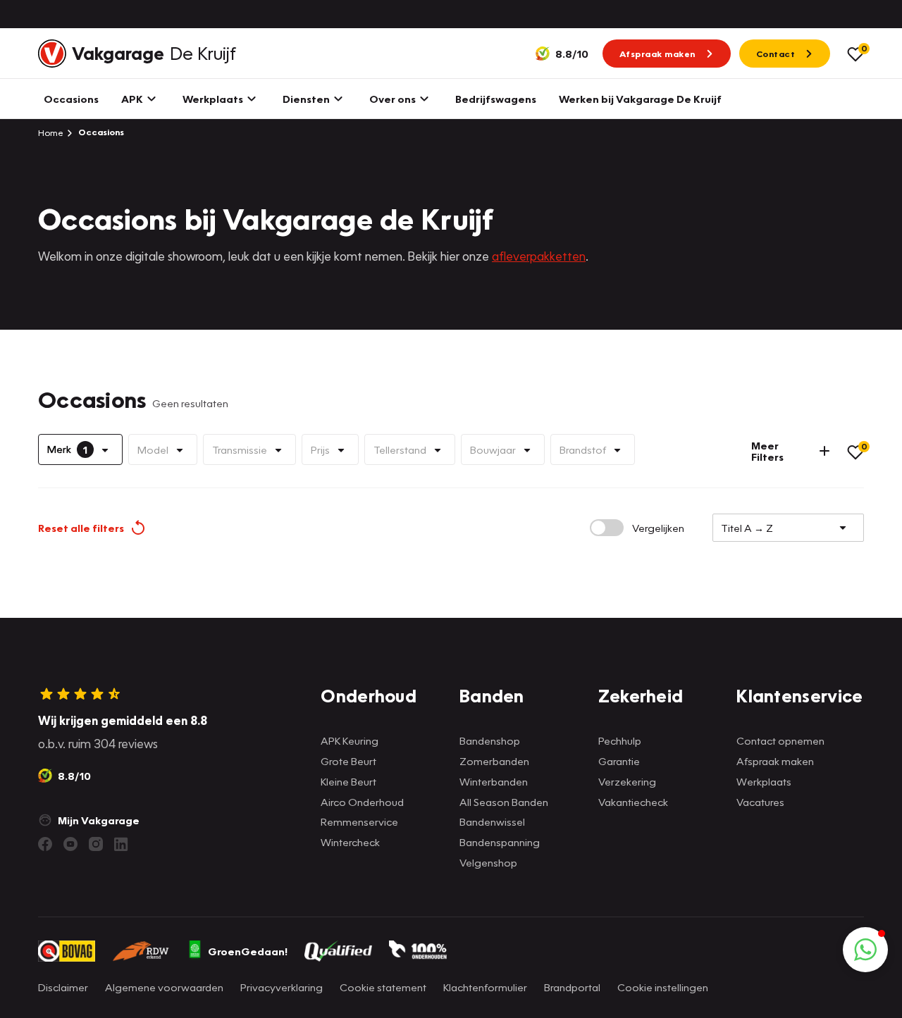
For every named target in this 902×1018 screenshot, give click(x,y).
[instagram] (96, 844)
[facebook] (45, 844)
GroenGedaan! (248, 951)
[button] (865, 949)
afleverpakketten (539, 256)
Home (50, 132)
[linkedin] (121, 844)
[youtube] (70, 844)
